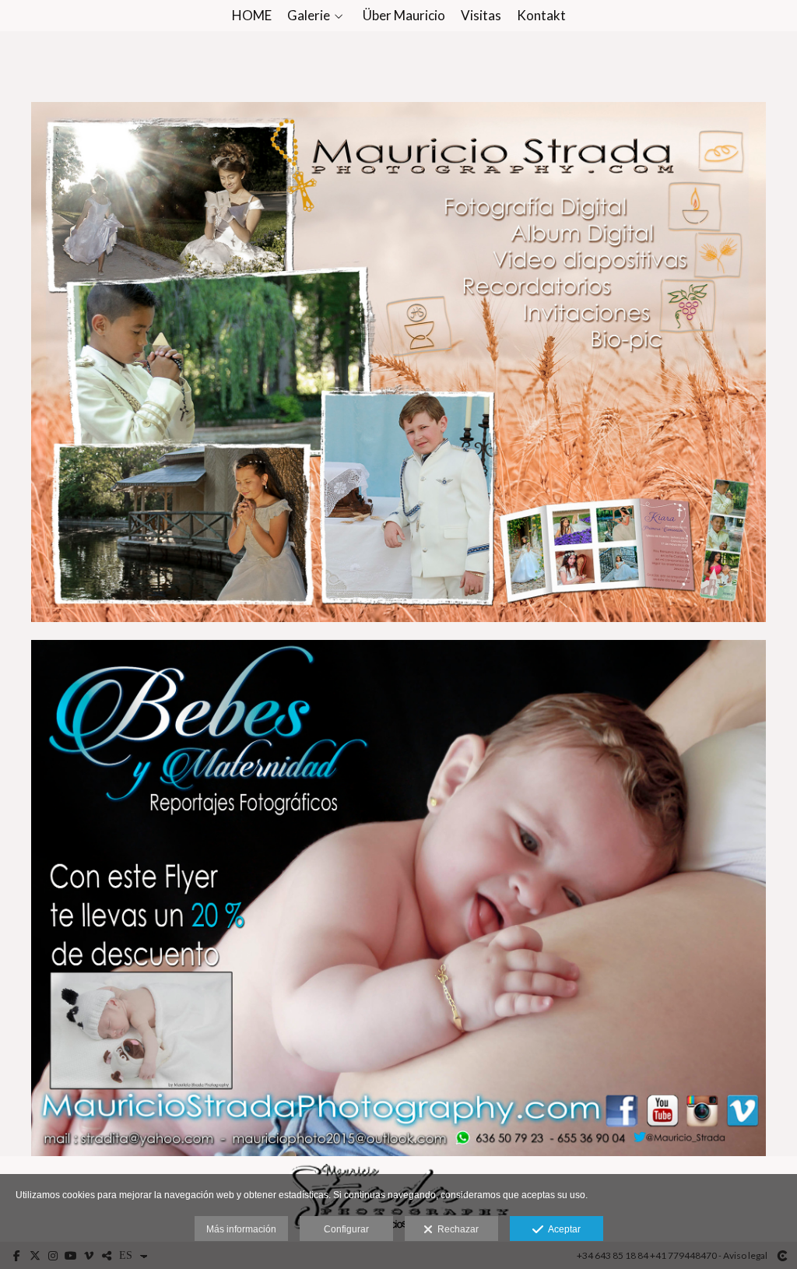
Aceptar (562, 1229)
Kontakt (541, 16)
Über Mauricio (404, 16)
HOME (252, 16)
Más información (241, 1229)
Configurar (346, 1229)
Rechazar (456, 1229)
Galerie (308, 16)
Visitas (481, 16)
